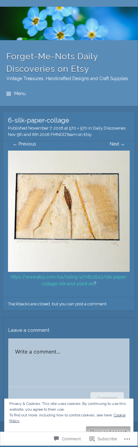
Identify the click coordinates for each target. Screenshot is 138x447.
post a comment (90, 304)
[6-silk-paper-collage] (69, 270)
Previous (24, 143)
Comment (107, 398)
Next (117, 143)
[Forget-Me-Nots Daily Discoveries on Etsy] (69, 23)
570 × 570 (78, 128)
